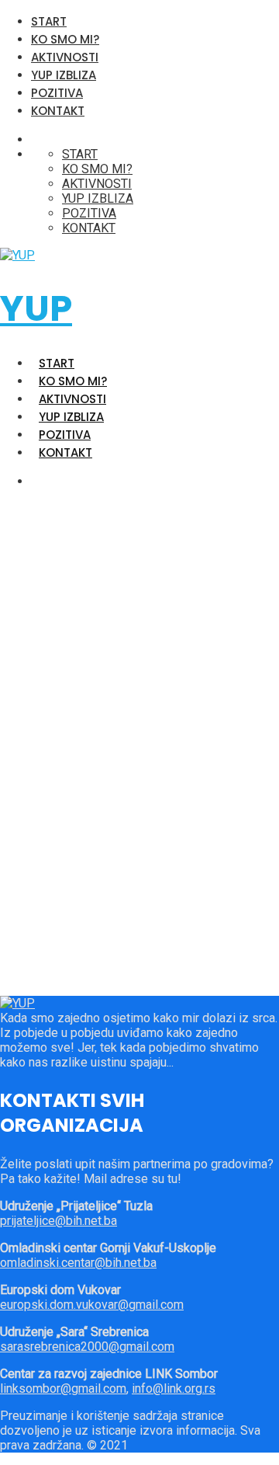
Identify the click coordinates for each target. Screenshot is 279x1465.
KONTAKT (57, 111)
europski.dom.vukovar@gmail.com (92, 1304)
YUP (36, 308)
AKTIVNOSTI (64, 57)
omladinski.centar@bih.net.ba (78, 1262)
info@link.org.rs (173, 1388)
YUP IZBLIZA (63, 75)
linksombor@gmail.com (63, 1388)
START (49, 21)
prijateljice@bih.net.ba (58, 1220)
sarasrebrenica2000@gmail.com (87, 1346)
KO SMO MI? (65, 39)
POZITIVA (57, 93)
